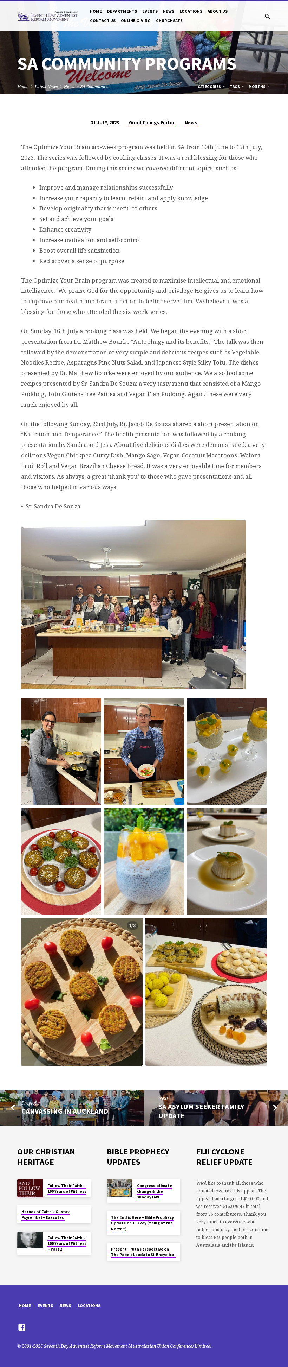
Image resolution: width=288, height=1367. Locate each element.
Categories (210, 86)
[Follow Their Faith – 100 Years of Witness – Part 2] (30, 1240)
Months (257, 86)
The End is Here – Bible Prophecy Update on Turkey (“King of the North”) (142, 1223)
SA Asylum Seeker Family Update (201, 1111)
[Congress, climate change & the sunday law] (119, 1188)
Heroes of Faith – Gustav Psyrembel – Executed (45, 1214)
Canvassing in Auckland (64, 1111)
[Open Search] (267, 16)
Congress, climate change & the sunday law (154, 1191)
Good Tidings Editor (152, 123)
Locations (190, 11)
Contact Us (103, 20)
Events (150, 11)
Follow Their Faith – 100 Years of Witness (66, 1188)
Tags (235, 86)
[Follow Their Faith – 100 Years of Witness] (30, 1188)
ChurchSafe (169, 20)
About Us (218, 11)
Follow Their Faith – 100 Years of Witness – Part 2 (66, 1243)
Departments (122, 11)
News (168, 11)
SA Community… (95, 86)
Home (96, 11)
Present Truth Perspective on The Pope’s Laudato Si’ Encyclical (143, 1252)
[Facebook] (21, 1327)
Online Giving (136, 20)
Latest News (46, 86)
